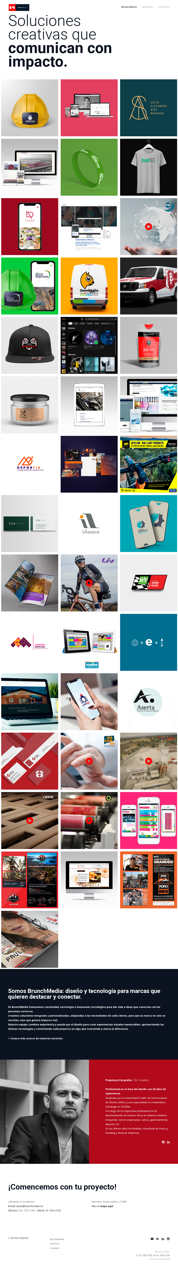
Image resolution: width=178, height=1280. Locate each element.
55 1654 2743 (53, 1210)
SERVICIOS (147, 7)
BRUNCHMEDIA (129, 7)
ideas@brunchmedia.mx (29, 1206)
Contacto (54, 1248)
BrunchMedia (57, 1239)
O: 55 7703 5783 (144, 1255)
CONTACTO (164, 7)
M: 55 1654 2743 (162, 1255)
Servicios (54, 1243)
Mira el (102, 1206)
